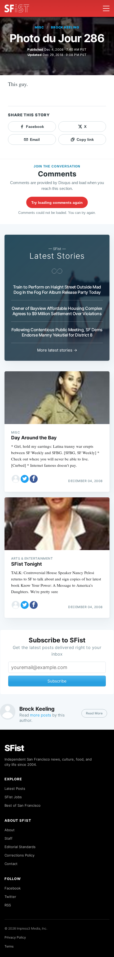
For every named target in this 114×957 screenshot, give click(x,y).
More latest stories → (57, 350)
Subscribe (57, 681)
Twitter (10, 897)
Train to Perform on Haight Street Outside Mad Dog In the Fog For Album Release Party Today (57, 289)
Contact (11, 864)
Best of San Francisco (23, 805)
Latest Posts (15, 788)
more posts (40, 715)
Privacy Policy (15, 937)
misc (39, 27)
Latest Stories (57, 256)
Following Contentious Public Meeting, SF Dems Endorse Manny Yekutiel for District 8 (57, 332)
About (10, 830)
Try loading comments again (57, 202)
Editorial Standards (20, 847)
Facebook (13, 888)
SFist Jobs (13, 797)
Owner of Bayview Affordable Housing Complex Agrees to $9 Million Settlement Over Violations (57, 311)
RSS (8, 905)
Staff (8, 838)
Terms (9, 946)
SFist (14, 748)
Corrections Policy (19, 855)
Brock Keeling (65, 27)
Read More (94, 713)
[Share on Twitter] (24, 478)
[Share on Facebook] (33, 478)
